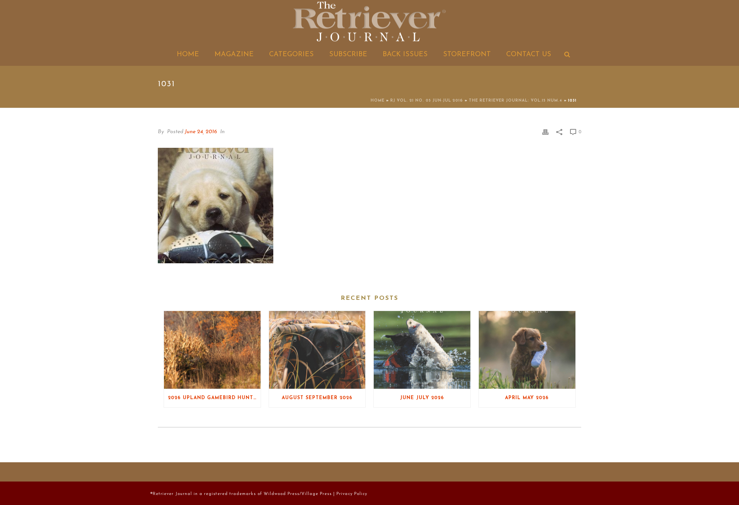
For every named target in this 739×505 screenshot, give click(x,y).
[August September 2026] (317, 349)
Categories (291, 54)
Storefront (467, 54)
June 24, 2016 (201, 132)
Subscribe (348, 54)
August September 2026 (317, 398)
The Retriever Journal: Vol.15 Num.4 (515, 101)
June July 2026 (422, 398)
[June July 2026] (422, 349)
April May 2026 (527, 398)
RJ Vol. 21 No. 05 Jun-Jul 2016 (426, 101)
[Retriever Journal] (369, 22)
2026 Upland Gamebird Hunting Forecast (214, 398)
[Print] (545, 131)
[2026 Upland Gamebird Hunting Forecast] (212, 349)
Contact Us (528, 54)
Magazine (234, 54)
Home (188, 54)
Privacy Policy (351, 494)
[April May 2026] (527, 349)
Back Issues (405, 54)
